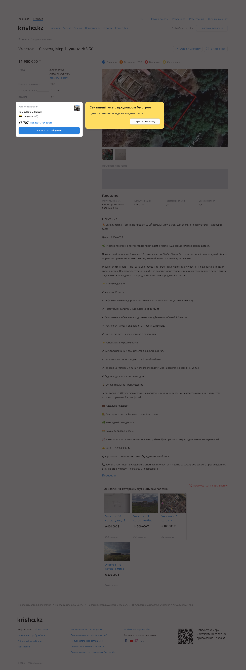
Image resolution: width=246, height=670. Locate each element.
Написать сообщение (49, 130)
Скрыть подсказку (145, 121)
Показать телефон (41, 122)
